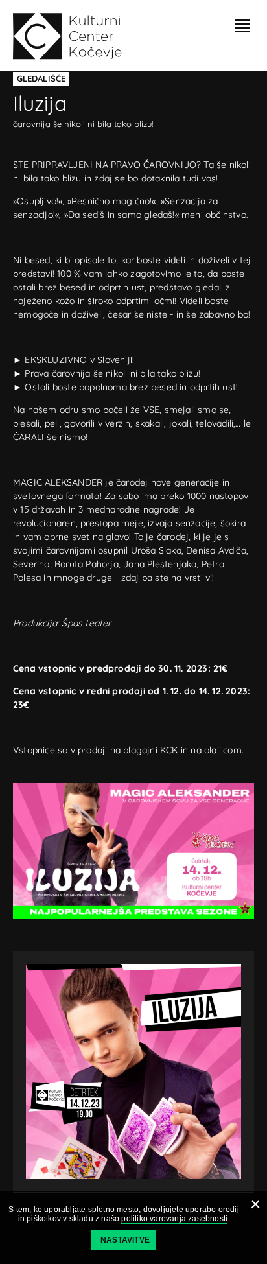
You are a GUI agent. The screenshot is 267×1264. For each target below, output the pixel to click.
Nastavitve (125, 1240)
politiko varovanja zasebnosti (174, 1218)
